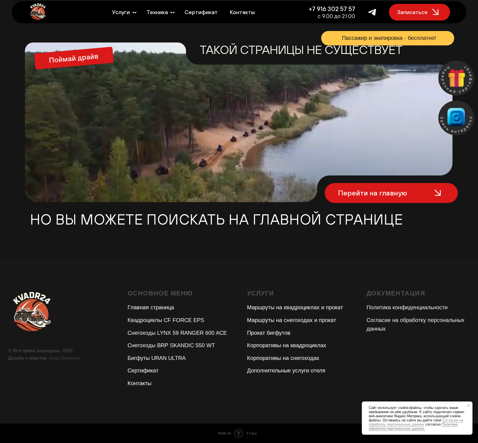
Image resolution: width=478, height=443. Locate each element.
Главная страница (151, 307)
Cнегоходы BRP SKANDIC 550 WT (171, 345)
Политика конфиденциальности (407, 307)
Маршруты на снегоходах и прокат (291, 320)
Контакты (242, 12)
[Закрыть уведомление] (468, 405)
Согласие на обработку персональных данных (416, 422)
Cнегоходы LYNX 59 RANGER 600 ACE (177, 333)
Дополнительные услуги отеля (286, 370)
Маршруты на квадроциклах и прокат (295, 307)
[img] (456, 118)
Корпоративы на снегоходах (283, 358)
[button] (456, 78)
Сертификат (201, 12)
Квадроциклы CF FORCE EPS (166, 320)
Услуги (121, 12)
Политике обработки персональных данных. (413, 426)
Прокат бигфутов (268, 333)
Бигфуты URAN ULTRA (157, 358)
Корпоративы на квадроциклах (286, 345)
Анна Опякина (64, 358)
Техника (157, 12)
